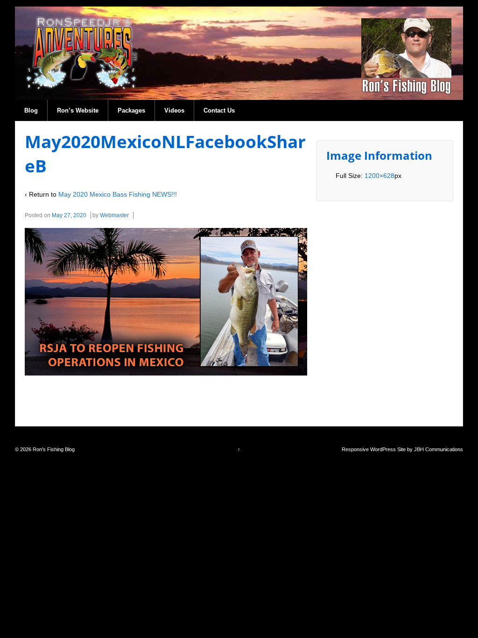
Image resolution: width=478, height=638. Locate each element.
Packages (131, 110)
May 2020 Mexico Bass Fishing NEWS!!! (117, 194)
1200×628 (379, 175)
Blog (31, 110)
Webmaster (114, 215)
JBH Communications (438, 449)
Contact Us (219, 110)
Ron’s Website (77, 110)
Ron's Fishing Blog (53, 449)
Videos (174, 110)
